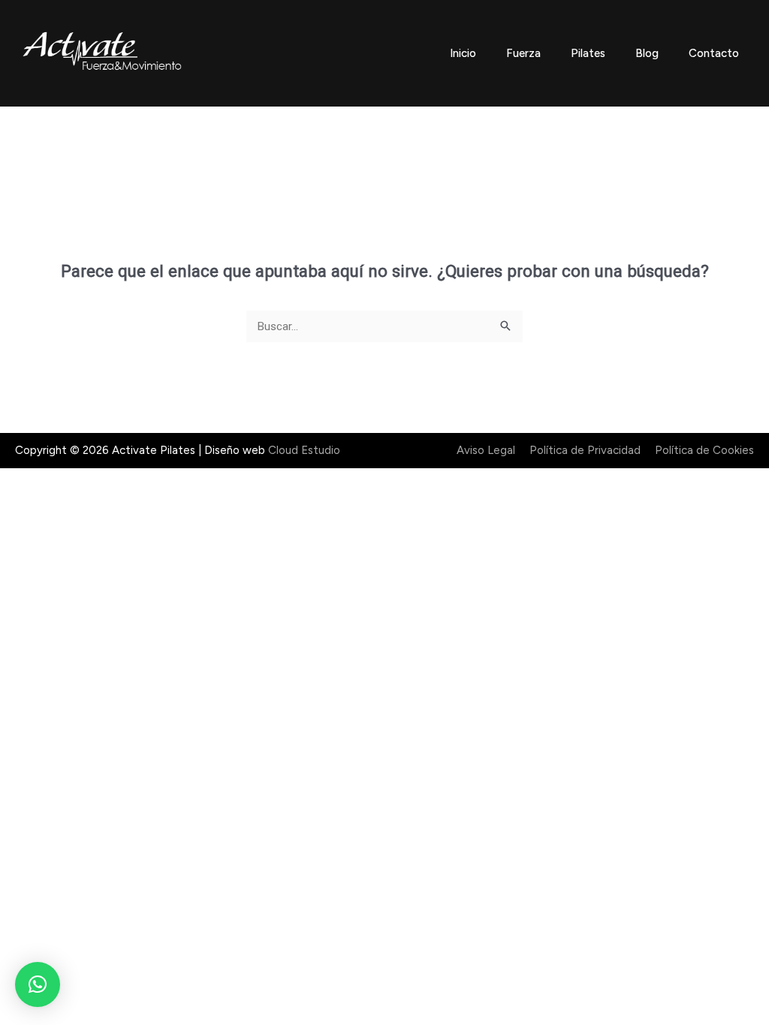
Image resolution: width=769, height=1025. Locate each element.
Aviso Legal (486, 450)
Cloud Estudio (304, 450)
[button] (37, 984)
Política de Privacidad (585, 450)
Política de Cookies (704, 450)
